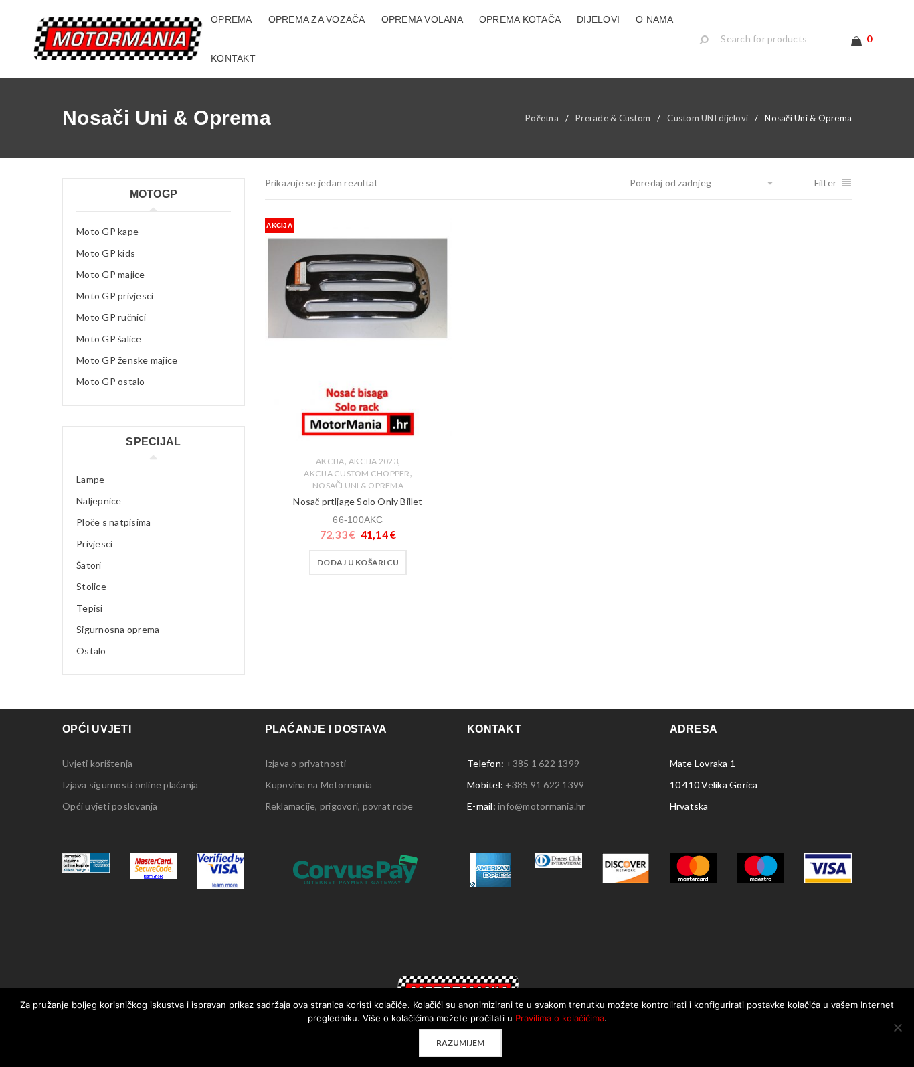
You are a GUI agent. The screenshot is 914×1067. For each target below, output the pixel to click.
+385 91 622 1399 (544, 784)
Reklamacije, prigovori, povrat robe (339, 806)
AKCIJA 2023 (373, 461)
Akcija (330, 461)
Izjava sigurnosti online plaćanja (130, 784)
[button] (358, 562)
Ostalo (91, 650)
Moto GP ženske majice (126, 360)
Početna (542, 118)
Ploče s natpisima (113, 522)
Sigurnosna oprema (117, 629)
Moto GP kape (107, 231)
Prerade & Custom (612, 118)
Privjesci (94, 543)
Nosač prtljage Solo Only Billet (357, 501)
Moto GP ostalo (110, 381)
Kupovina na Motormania (319, 784)
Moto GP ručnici (111, 317)
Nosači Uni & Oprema (357, 485)
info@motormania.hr (541, 806)
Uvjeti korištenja (97, 763)
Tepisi (89, 608)
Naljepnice (99, 500)
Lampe (90, 479)
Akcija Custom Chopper (356, 473)
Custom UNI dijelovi (707, 118)
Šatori (89, 565)
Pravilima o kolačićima (559, 1018)
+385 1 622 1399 (542, 763)
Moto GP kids (105, 253)
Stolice (91, 586)
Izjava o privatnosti (306, 763)
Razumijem (460, 1043)
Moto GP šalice (109, 338)
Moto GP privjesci (114, 295)
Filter (825, 182)
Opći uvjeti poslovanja (110, 806)
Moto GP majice (110, 274)
